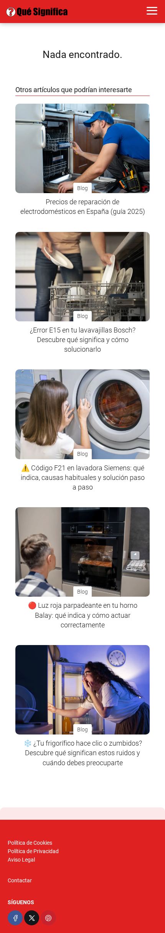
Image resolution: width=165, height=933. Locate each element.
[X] (31, 917)
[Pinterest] (48, 917)
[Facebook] (15, 917)
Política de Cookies (30, 843)
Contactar (20, 880)
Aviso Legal (21, 860)
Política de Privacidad (33, 851)
